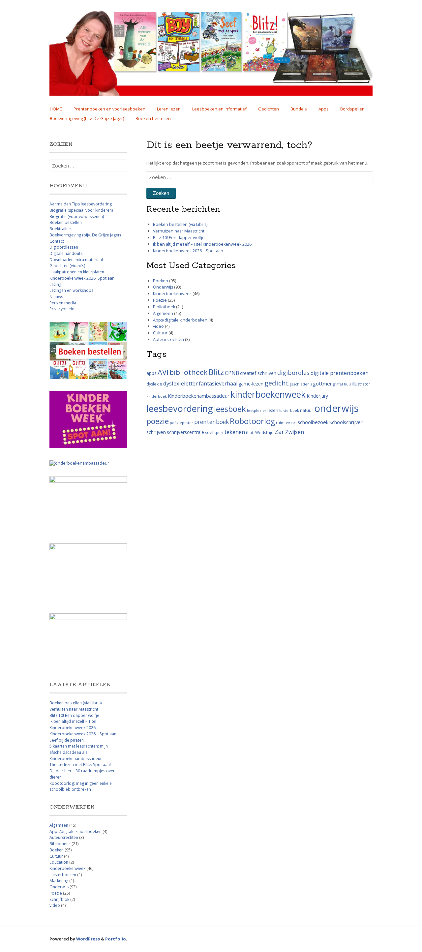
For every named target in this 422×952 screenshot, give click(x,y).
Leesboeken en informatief (219, 109)
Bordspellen (352, 109)
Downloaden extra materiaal (76, 259)
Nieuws (56, 296)
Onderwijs (163, 287)
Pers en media (62, 303)
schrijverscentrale (185, 432)
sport (219, 432)
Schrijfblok (59, 899)
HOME (56, 109)
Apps (323, 109)
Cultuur (160, 333)
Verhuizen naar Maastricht (178, 231)
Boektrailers (60, 228)
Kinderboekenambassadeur (198, 395)
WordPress (88, 939)
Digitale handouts (65, 253)
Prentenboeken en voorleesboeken (109, 109)
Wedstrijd (264, 432)
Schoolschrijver (346, 422)
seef (209, 432)
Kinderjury (317, 396)
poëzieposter (181, 422)
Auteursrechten (168, 339)
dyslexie (154, 384)
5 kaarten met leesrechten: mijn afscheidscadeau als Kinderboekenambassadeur (78, 752)
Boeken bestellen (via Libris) (180, 224)
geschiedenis (301, 384)
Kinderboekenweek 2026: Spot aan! (82, 278)
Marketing (58, 880)
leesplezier (256, 410)
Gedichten (268, 109)
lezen (272, 410)
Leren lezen (169, 109)
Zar (279, 432)
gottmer (322, 383)
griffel (338, 384)
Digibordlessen (63, 247)
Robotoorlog (252, 421)
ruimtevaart (286, 422)
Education (58, 862)
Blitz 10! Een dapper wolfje (179, 237)
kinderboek (156, 396)
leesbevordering (179, 408)
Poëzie (160, 300)
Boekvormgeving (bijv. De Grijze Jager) (87, 118)
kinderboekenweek (268, 394)
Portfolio (115, 939)
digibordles (293, 373)
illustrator (361, 384)
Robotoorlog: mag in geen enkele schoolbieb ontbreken (80, 786)
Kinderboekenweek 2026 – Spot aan (188, 251)
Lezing (55, 284)
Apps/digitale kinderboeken (180, 320)
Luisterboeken (62, 874)
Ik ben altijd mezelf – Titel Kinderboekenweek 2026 (202, 244)
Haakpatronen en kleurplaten (76, 272)
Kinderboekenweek (172, 293)
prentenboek (211, 422)
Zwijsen (294, 432)
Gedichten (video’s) (67, 265)
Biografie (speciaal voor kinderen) (81, 210)
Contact (56, 241)
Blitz (216, 372)
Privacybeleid (62, 309)
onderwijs (336, 408)
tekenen (235, 432)
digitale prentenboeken (340, 373)
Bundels (298, 109)
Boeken (160, 281)
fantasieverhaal (218, 383)
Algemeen (163, 313)
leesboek (230, 409)
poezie (157, 421)
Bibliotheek (164, 307)
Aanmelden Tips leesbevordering (80, 204)
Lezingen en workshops (71, 290)
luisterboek (289, 410)
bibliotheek (188, 372)
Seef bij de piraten (66, 740)
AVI (163, 372)
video (158, 326)
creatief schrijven (258, 373)
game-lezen (250, 384)
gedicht (276, 382)
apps (151, 373)
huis (347, 384)
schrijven (156, 432)
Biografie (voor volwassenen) (76, 216)
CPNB (232, 373)
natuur (306, 410)
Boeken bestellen (153, 118)
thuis (250, 432)
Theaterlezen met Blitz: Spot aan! (80, 764)
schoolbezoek (313, 422)
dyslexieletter (180, 383)
